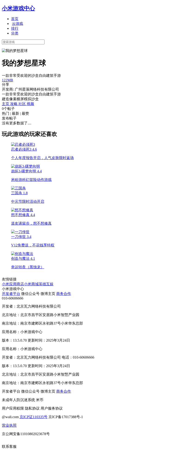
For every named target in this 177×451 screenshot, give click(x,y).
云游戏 (17, 24)
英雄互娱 (46, 284)
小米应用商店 (13, 284)
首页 (14, 19)
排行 (14, 28)
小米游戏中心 (18, 8)
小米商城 (31, 284)
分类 (14, 33)
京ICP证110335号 (33, 417)
